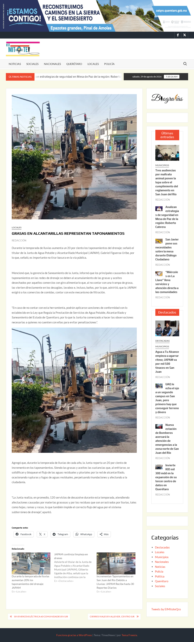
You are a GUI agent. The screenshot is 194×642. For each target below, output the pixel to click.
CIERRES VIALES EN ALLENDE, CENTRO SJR (112, 616)
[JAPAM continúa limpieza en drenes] (75, 567)
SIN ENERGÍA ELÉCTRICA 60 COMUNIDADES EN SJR (41, 616)
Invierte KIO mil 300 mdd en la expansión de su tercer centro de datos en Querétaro (166, 477)
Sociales (32, 63)
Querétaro (74, 63)
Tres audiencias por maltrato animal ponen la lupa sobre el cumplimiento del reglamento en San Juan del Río (166, 182)
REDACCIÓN (19, 240)
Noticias (15, 63)
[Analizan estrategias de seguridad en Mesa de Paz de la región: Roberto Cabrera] (159, 208)
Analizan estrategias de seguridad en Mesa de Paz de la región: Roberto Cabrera (56, 76)
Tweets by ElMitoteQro (166, 609)
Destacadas (162, 340)
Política (159, 576)
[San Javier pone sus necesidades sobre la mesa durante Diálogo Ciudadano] (115, 76)
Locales (93, 63)
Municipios (162, 165)
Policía (109, 63)
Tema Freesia (129, 635)
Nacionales (52, 63)
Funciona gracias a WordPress (74, 635)
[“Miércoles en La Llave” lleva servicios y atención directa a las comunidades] (159, 273)
